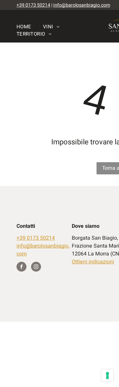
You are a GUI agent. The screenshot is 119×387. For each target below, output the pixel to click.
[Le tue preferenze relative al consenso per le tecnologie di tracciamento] (107, 375)
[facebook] (21, 267)
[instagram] (36, 267)
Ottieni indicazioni (93, 262)
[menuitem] (30, 26)
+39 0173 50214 (33, 5)
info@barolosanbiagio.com (81, 5)
